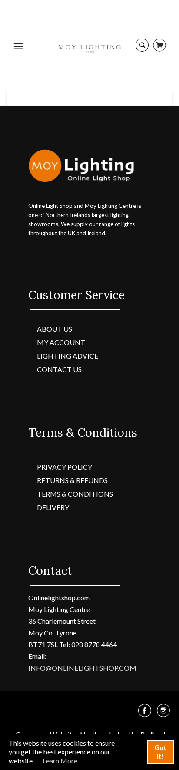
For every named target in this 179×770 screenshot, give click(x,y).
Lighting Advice (67, 356)
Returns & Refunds (72, 480)
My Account (61, 342)
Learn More (60, 761)
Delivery (53, 507)
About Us (54, 329)
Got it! (160, 752)
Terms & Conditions (75, 494)
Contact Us (59, 369)
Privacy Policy (64, 467)
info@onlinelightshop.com (82, 668)
